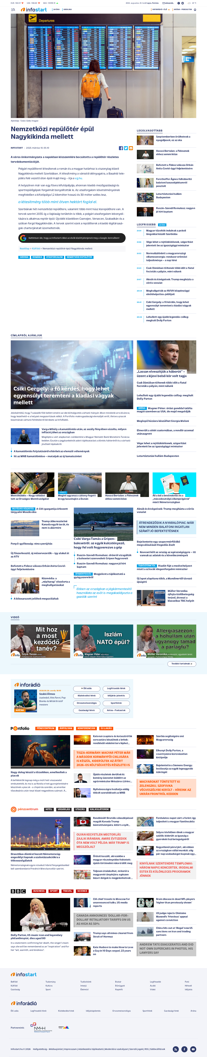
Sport (54, 891)
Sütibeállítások (157, 1049)
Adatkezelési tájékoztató (90, 1049)
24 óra (56, 9)
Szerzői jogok (136, 1049)
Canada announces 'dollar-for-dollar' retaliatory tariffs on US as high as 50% (103, 920)
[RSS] (176, 1049)
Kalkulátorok (99, 809)
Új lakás (106, 728)
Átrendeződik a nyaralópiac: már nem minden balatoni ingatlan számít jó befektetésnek (166, 527)
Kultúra (49, 986)
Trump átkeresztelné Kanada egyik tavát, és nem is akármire (55, 524)
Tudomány (51, 982)
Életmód (84, 990)
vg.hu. (79, 178)
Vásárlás (64, 809)
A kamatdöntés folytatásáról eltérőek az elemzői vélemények (51, 451)
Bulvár (118, 982)
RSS (146, 1049)
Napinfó (119, 990)
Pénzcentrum (45, 728)
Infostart (17, 148)
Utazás (80, 809)
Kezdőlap (24, 249)
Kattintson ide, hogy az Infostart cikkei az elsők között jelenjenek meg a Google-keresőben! (74, 238)
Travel (67, 891)
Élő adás (87, 688)
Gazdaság (15, 990)
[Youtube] (193, 1049)
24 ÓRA (162, 225)
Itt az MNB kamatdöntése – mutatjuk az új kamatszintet (48, 456)
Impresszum (70, 1049)
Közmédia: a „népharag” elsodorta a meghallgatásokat (56, 582)
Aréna (193, 1011)
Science (82, 891)
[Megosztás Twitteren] (126, 148)
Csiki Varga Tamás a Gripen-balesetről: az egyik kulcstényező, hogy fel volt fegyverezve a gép (99, 543)
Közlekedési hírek (66, 1011)
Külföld (36, 249)
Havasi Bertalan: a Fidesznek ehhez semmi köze (122, 497)
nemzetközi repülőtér (79, 257)
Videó (152, 990)
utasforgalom (54, 257)
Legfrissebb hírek (38, 1011)
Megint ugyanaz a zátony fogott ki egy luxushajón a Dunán (77, 497)
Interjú (83, 986)
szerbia (24, 257)
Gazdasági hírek (171, 1011)
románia (37, 257)
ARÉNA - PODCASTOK (183, 9)
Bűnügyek (120, 986)
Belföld (14, 982)
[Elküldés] (131, 148)
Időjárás (188, 990)
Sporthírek (147, 1011)
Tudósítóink (85, 982)
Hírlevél (188, 986)
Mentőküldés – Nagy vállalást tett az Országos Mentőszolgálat (30, 497)
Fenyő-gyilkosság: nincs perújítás (31, 544)
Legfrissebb (155, 982)
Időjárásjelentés (93, 1011)
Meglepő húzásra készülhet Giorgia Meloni (163, 421)
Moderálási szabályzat (116, 1049)
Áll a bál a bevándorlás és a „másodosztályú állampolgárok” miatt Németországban (171, 499)
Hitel (49, 809)
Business (39, 891)
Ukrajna (67, 9)
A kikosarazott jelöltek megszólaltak (36, 599)
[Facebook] (184, 1049)
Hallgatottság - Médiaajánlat (47, 1049)
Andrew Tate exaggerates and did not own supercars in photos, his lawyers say (167, 948)
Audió (153, 986)
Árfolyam (66, 728)
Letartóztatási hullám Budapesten (158, 456)
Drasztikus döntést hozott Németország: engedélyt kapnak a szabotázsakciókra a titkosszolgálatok (36, 857)
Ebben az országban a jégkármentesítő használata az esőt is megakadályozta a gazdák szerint (104, 593)
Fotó (187, 982)
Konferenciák (86, 728)
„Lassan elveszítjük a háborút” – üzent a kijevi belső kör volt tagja (162, 374)
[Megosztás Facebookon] (121, 148)
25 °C (193, 3)
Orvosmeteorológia (121, 1011)
